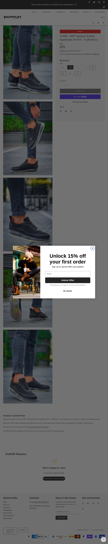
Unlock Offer (67, 280)
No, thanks (67, 291)
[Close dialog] (92, 248)
